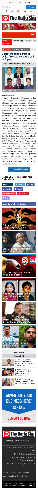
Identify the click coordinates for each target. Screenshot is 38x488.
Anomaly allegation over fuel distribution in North (16, 273)
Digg (31, 185)
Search (31, 7)
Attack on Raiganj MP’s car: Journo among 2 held (16, 344)
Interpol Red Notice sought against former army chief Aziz (17, 321)
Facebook (8, 185)
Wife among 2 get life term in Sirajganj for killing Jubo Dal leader (17, 296)
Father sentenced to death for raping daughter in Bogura (17, 226)
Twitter (20, 185)
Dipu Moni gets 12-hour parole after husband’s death (17, 250)
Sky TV (29, 441)
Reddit (19, 189)
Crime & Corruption (21, 49)
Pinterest (23, 194)
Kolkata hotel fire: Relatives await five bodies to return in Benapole (23, 372)
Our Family (9, 441)
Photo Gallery (20, 441)
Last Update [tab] (19, 352)
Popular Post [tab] (19, 356)
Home (7, 49)
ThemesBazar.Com (27, 486)
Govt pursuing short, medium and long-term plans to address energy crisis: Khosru (25, 362)
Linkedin (7, 189)
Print (6, 198)
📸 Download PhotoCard (19, 169)
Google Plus (9, 194)
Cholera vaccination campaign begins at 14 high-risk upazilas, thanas (25, 381)
